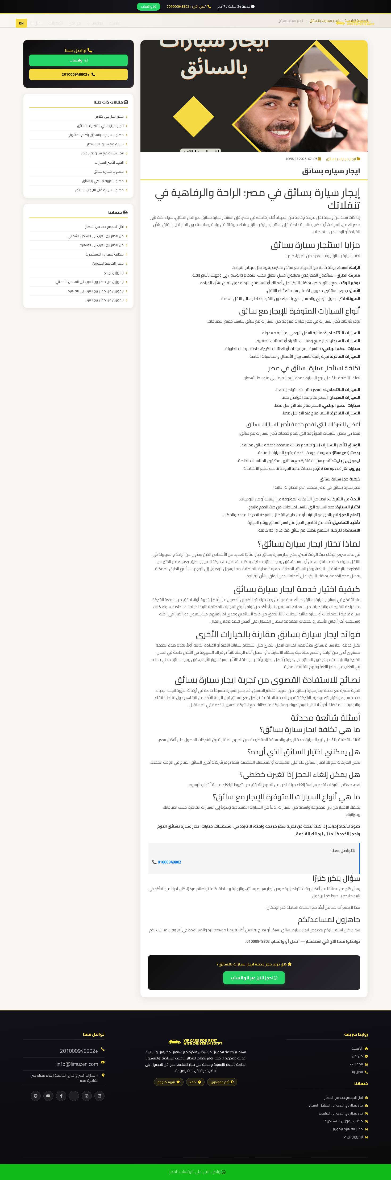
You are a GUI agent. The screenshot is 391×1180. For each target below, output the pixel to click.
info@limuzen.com (77, 1064)
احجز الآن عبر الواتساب (252, 978)
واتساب (147, 6)
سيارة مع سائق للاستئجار (105, 144)
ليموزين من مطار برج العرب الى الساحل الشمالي (89, 282)
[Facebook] (61, 1096)
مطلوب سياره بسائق (108, 171)
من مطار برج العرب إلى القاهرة (102, 245)
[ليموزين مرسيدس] (195, 1041)
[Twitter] (74, 1096)
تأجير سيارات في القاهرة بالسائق (100, 126)
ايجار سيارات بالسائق (341, 158)
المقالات (55, 23)
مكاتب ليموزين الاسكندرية (104, 254)
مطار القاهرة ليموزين (108, 263)
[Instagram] (87, 1096)
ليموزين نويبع (114, 273)
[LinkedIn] (99, 1096)
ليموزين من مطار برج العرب (104, 300)
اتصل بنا (36, 23)
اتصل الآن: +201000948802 (187, 6)
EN (21, 23)
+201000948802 (75, 74)
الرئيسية (115, 23)
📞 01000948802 (166, 862)
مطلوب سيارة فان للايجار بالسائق (99, 190)
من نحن (75, 23)
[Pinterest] (36, 1096)
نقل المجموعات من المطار (104, 226)
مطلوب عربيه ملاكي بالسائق (103, 181)
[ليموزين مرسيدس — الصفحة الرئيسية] (355, 23)
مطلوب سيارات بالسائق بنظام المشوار (96, 135)
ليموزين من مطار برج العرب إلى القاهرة (96, 291)
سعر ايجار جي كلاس (109, 116)
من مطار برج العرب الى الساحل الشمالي (96, 236)
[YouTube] (48, 1096)
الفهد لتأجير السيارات (109, 162)
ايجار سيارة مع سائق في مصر (102, 153)
